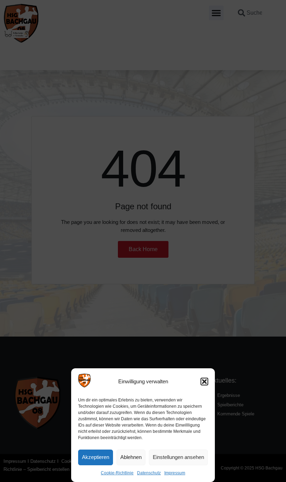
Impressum (174, 472)
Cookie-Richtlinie (117, 472)
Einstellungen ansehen (178, 457)
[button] (204, 381)
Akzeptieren (95, 457)
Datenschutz (149, 472)
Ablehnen (131, 457)
